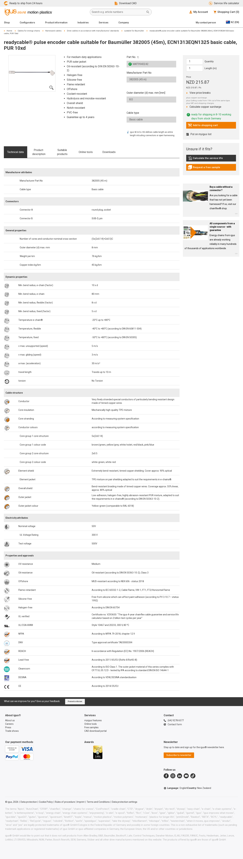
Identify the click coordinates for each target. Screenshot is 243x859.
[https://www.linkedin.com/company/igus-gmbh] (179, 775)
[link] (211, 159)
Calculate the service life (206, 159)
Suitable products (62, 152)
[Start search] (148, 12)
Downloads (109, 152)
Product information (56, 22)
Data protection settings (124, 802)
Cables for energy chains (29, 31)
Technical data (15, 152)
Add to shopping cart (203, 126)
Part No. (131, 57)
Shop (7, 22)
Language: (177, 788)
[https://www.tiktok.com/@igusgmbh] (192, 775)
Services (103, 22)
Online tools (86, 152)
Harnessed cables (53, 31)
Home (9, 31)
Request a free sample (204, 168)
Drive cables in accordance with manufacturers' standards (93, 31)
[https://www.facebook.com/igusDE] (166, 775)
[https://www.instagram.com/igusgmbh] (172, 775)
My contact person (206, 22)
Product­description (38, 152)
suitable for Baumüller (134, 31)
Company (123, 22)
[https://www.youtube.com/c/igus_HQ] (186, 775)
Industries (83, 22)
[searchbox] (118, 12)
